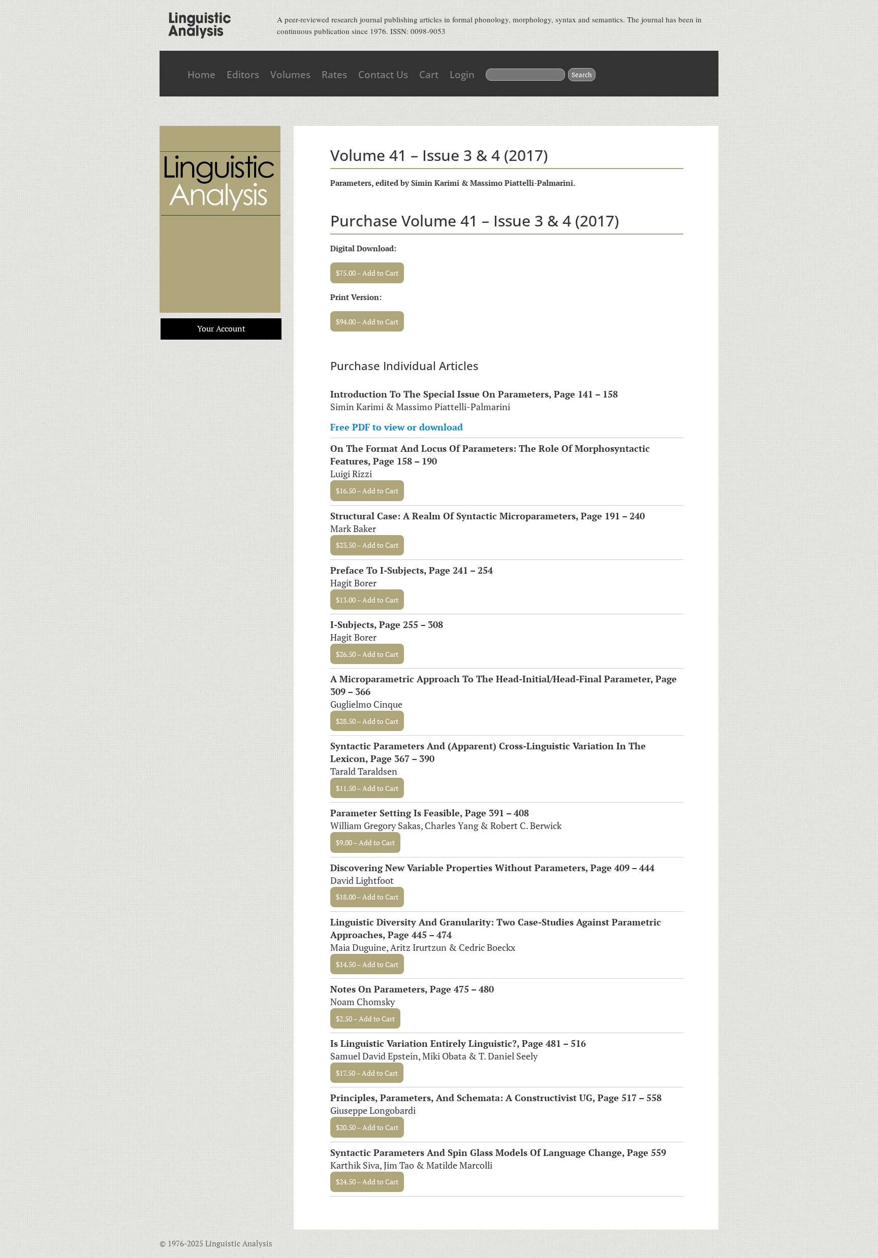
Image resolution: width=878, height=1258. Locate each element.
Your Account (221, 328)
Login (462, 74)
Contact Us (383, 74)
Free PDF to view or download (396, 427)
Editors (243, 74)
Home (201, 74)
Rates (334, 74)
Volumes (290, 74)
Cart (428, 74)
